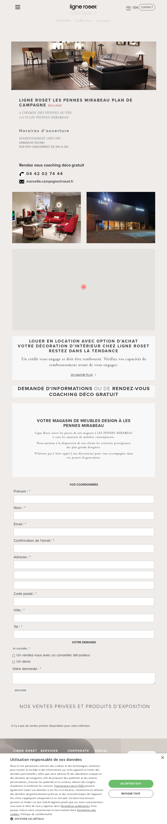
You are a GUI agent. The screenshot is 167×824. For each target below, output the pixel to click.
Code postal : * (25, 593)
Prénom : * (22, 491)
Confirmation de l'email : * (34, 540)
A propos (103, 20)
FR (128, 7)
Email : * (20, 524)
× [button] (162, 757)
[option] (46, 217)
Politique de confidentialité (36, 814)
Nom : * (19, 508)
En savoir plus (82, 375)
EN (135, 7)
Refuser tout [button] (131, 793)
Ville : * (19, 610)
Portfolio (63, 20)
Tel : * (18, 626)
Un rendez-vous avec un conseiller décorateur (53, 655)
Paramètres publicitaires (75, 806)
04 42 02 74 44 (44, 173)
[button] (57, 818)
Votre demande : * (26, 668)
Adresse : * (22, 557)
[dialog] (83, 788)
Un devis (23, 661)
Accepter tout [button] (131, 783)
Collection (83, 20)
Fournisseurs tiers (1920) (69, 786)
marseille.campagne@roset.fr (49, 181)
